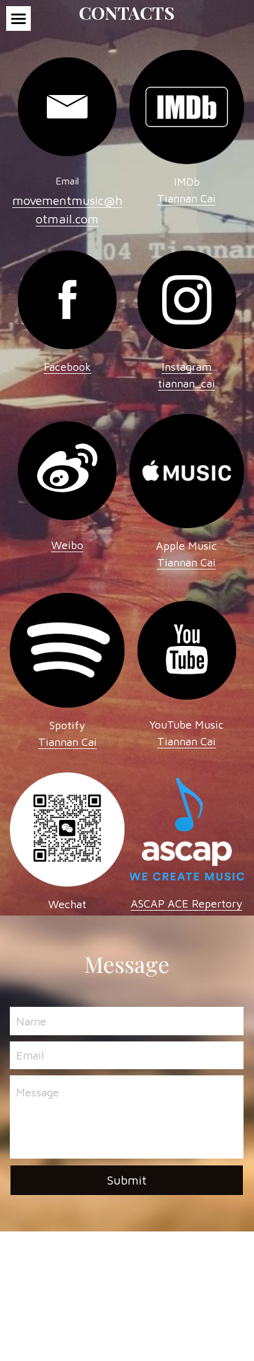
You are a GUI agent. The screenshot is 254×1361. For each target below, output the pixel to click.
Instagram (186, 366)
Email (30, 1055)
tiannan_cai (186, 383)
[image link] (67, 106)
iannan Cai (190, 198)
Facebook (67, 366)
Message (37, 1092)
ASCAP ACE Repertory (186, 903)
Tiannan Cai (186, 562)
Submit (127, 1180)
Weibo (67, 545)
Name (31, 1020)
